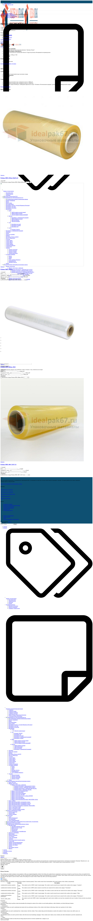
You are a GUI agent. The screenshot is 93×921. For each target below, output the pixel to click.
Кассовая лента (12, 599)
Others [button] (2, 916)
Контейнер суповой (18, 738)
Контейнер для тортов (14, 727)
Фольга (10, 846)
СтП (12, 732)
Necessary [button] (3, 877)
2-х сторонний (12, 819)
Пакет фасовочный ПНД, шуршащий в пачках (19, 802)
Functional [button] (3, 900)
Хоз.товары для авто (13, 847)
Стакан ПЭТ (12, 762)
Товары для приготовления (15, 843)
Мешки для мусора (10, 266)
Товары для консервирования (15, 842)
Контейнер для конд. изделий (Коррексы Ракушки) (20, 724)
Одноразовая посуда (8, 510)
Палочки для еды (15, 770)
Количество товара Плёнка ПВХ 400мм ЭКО (12, 377)
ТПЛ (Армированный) (14, 820)
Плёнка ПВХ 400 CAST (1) (8, 464)
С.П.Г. (12, 729)
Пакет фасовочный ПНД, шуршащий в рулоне (19, 804)
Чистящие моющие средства (18, 826)
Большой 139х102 (18, 733)
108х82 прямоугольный (19, 741)
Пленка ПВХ (9, 35)
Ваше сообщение (4, 363)
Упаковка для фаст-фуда (11, 16)
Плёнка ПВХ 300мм (6, 269)
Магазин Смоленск (5, 496)
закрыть (2, 857)
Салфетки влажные (13, 712)
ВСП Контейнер (12, 722)
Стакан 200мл (12, 760)
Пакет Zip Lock (12, 782)
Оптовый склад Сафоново (7, 491)
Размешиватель (15, 771)
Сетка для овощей (13, 837)
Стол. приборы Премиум (17, 772)
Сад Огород (11, 836)
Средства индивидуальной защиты (17, 840)
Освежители (14, 830)
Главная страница (5, 14)
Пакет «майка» (12, 800)
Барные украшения (13, 719)
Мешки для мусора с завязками (16, 268)
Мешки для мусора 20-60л (15, 278)
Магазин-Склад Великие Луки (8, 494)
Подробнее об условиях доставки (8, 63)
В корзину (3, 278)
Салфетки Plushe (12, 711)
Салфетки (11, 710)
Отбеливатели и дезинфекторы (18, 831)
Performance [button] (3, 904)
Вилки (13, 766)
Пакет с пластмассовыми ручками (17, 809)
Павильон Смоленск (5, 498)
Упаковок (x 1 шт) (5, 275)
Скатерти (11, 838)
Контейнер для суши (13, 726)
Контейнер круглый (18, 735)
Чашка (10, 779)
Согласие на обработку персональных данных (11, 483)
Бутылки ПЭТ (6, 509)
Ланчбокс (11, 750)
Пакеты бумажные (10, 17)
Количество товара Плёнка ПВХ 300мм (11, 279)
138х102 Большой (18, 746)
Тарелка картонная (15, 777)
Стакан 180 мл (12, 759)
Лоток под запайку (13, 751)
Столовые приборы (13, 765)
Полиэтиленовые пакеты (24, 781)
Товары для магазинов (8, 507)
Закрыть (2, 175)
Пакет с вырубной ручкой (15, 806)
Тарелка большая (15, 775)
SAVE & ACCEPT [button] (5, 919)
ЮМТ (12, 739)
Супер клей (11, 841)
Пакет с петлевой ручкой (14, 808)
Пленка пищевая (12, 814)
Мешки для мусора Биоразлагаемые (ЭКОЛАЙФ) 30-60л (24, 799)
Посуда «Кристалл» (13, 755)
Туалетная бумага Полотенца (15, 716)
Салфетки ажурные (13, 713)
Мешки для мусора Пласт (17, 797)
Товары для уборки (13, 844)
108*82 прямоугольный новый (21, 740)
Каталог (12, 14)
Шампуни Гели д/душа (16, 827)
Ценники (11, 602)
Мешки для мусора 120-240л (18, 794)
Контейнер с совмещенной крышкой (22, 737)
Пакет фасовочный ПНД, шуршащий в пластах (20, 803)
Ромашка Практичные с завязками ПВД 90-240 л (22, 272)
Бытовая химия (12, 825)
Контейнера (11, 728)
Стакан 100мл (12, 757)
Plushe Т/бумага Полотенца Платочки (17, 714)
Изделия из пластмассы (8, 506)
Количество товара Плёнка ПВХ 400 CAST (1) (13, 474)
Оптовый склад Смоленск (7, 489)
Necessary (4, 879)
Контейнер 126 (17, 734)
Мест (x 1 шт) (4, 276)
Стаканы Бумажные (13, 764)
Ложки (13, 767)
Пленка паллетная (13, 811)
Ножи (12, 768)
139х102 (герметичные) (19, 730)
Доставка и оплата (7, 37)
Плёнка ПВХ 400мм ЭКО (8, 367)
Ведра (10, 721)
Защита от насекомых (14, 832)
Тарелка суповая (15, 778)
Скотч (4, 518)
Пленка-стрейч (6, 516)
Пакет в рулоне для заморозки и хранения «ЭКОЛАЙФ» (22, 805)
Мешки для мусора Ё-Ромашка (18, 793)
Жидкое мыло (14, 829)
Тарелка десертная (15, 776)
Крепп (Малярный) (13, 817)
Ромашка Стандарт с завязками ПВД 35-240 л (22, 270)
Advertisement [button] (4, 912)
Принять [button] (8, 863)
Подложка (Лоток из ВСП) (15, 754)
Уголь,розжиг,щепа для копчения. (11, 519)
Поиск (15, 524)
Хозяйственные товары (23, 824)
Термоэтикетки (12, 601)
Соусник (11, 756)
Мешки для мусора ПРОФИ (17, 798)
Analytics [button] (3, 908)
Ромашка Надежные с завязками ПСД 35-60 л (22, 269)
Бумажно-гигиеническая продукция (11, 505)
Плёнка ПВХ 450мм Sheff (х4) (9, 178)
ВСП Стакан (12, 723)
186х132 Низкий (18, 748)
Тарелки (11, 773)
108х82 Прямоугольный (19, 745)
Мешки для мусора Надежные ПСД (19, 791)
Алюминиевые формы (25, 718)
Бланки (10, 603)
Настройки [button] (3, 863)
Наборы (10, 753)
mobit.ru (10, 521)
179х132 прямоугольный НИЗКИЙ (22, 743)
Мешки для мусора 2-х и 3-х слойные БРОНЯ (22, 795)
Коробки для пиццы (13, 606)
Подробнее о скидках (5, 86)
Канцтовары (12, 833)
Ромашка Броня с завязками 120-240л (22, 789)
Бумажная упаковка (7, 504)
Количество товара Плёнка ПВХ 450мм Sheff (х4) (13, 182)
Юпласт (13, 744)
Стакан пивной (12, 761)
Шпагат (10, 848)
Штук (2, 273)
